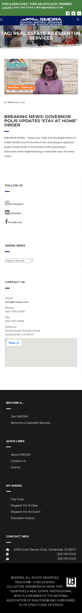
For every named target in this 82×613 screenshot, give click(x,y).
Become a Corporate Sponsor (30, 423)
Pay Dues (17, 499)
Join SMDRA (19, 416)
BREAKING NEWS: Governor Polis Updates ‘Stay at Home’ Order (40, 121)
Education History (23, 518)
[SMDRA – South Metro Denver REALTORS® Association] (41, 20)
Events (15, 467)
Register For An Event (26, 512)
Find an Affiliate (43, 3)
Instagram (16, 203)
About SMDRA (21, 454)
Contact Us (18, 461)
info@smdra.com (49, 7)
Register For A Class (24, 505)
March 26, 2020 (16, 102)
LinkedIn (15, 213)
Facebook (15, 222)
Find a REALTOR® (15, 3)
